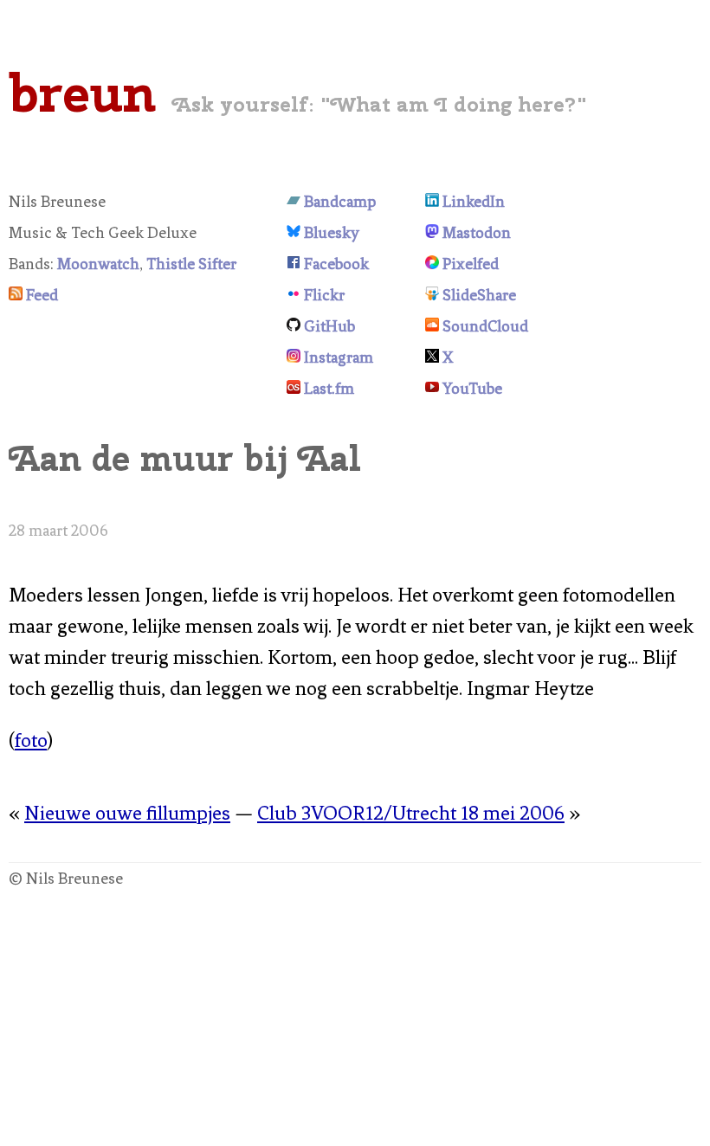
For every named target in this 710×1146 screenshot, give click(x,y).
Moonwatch (98, 264)
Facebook (336, 264)
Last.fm (329, 388)
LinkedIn (473, 201)
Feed (42, 295)
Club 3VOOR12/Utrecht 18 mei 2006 (411, 813)
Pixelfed (470, 264)
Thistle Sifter (191, 264)
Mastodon (476, 232)
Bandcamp (340, 201)
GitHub (329, 326)
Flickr (324, 295)
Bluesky (331, 232)
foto (31, 740)
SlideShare (479, 295)
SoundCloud (485, 326)
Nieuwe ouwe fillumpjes (127, 813)
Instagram (338, 357)
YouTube (472, 388)
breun (82, 92)
